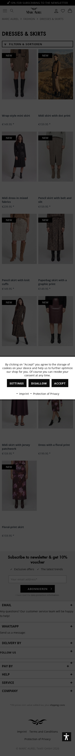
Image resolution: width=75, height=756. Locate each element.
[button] (66, 736)
